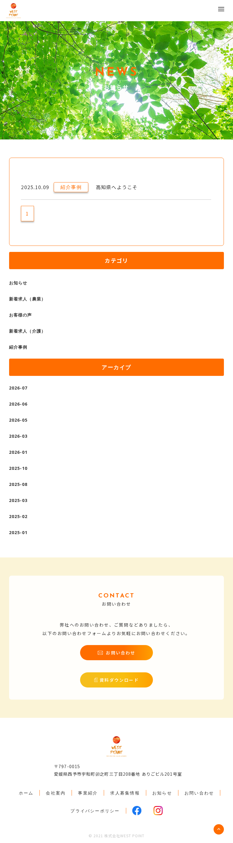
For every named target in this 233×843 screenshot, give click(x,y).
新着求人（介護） (27, 331)
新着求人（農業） (27, 299)
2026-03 (18, 436)
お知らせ (18, 283)
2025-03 (18, 500)
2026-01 (18, 452)
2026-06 (18, 404)
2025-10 (18, 468)
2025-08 (18, 484)
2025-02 (18, 516)
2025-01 (18, 532)
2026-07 (18, 388)
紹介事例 (18, 347)
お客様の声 (20, 315)
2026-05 (18, 420)
